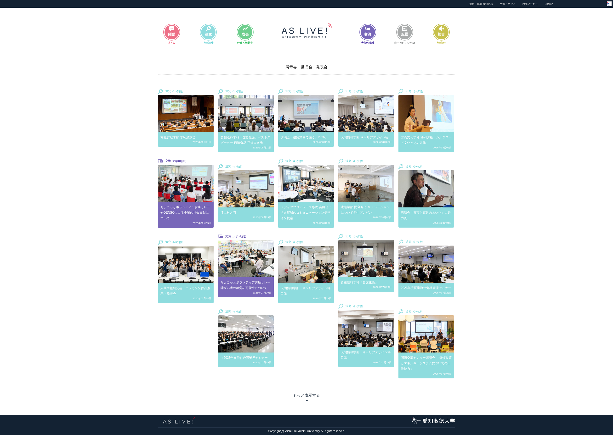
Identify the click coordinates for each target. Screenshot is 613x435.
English (549, 3)
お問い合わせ (530, 3)
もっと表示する (306, 395)
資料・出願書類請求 (481, 3)
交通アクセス (508, 3)
